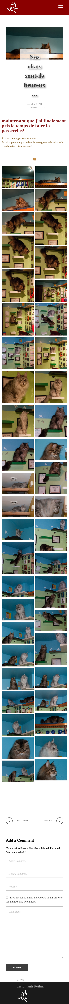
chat (43, 107)
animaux (33, 107)
